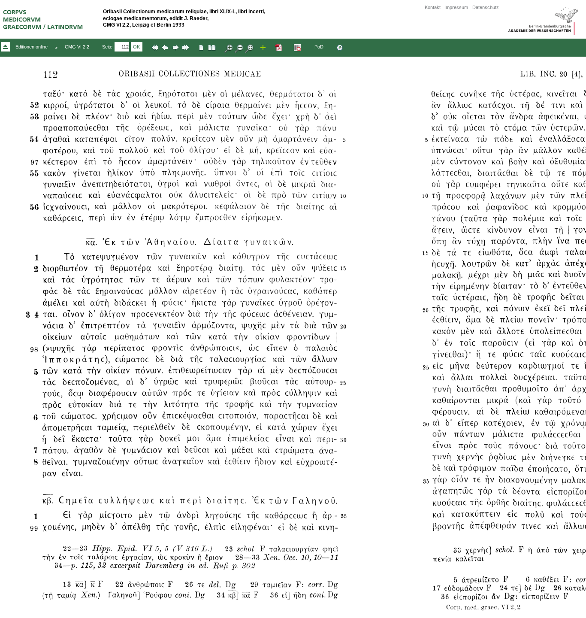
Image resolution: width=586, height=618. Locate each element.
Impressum (456, 7)
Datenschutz (485, 7)
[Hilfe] (340, 50)
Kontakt (433, 7)
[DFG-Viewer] (298, 50)
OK (136, 46)
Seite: (108, 46)
